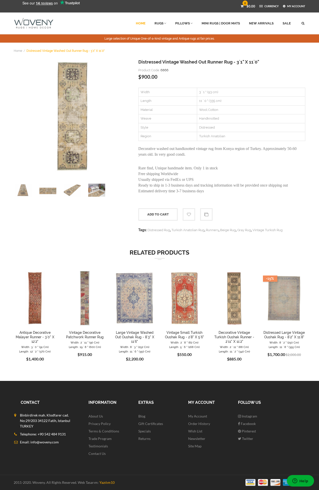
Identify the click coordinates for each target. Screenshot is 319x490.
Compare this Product (206, 214)
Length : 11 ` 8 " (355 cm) (284, 347)
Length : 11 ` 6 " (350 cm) (134, 351)
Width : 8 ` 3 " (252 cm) (134, 347)
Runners (212, 230)
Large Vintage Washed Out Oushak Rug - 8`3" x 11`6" (134, 337)
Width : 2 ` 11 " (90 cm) (85, 342)
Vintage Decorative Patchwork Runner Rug (85, 335)
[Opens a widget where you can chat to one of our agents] (300, 481)
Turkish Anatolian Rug (187, 230)
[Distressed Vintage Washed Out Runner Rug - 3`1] (72, 116)
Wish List (195, 431)
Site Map (195, 446)
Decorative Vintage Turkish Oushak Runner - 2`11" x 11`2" (234, 337)
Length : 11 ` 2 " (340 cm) (234, 351)
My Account (197, 416)
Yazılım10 (107, 482)
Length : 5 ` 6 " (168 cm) (184, 347)
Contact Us (97, 453)
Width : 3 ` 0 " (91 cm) (35, 347)
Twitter (247, 438)
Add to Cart (158, 214)
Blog (141, 416)
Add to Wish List (189, 214)
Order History (199, 423)
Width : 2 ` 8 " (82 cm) (184, 342)
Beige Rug (228, 230)
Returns (144, 438)
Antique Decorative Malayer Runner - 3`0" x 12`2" (35, 337)
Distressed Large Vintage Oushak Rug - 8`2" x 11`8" (284, 335)
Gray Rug (244, 230)
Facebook (248, 423)
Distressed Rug (159, 230)
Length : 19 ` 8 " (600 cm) (85, 347)
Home (18, 51)
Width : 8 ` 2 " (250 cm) (284, 342)
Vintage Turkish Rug (267, 230)
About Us (95, 416)
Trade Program (100, 438)
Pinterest (248, 431)
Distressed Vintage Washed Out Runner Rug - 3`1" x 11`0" (65, 51)
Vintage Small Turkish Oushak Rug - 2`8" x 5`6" (184, 335)
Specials (144, 431)
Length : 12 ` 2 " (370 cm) (35, 351)
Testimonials (98, 446)
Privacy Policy (99, 423)
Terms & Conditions (103, 431)
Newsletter (196, 438)
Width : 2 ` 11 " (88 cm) (234, 347)
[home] (34, 23)
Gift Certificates (150, 423)
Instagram (249, 416)
